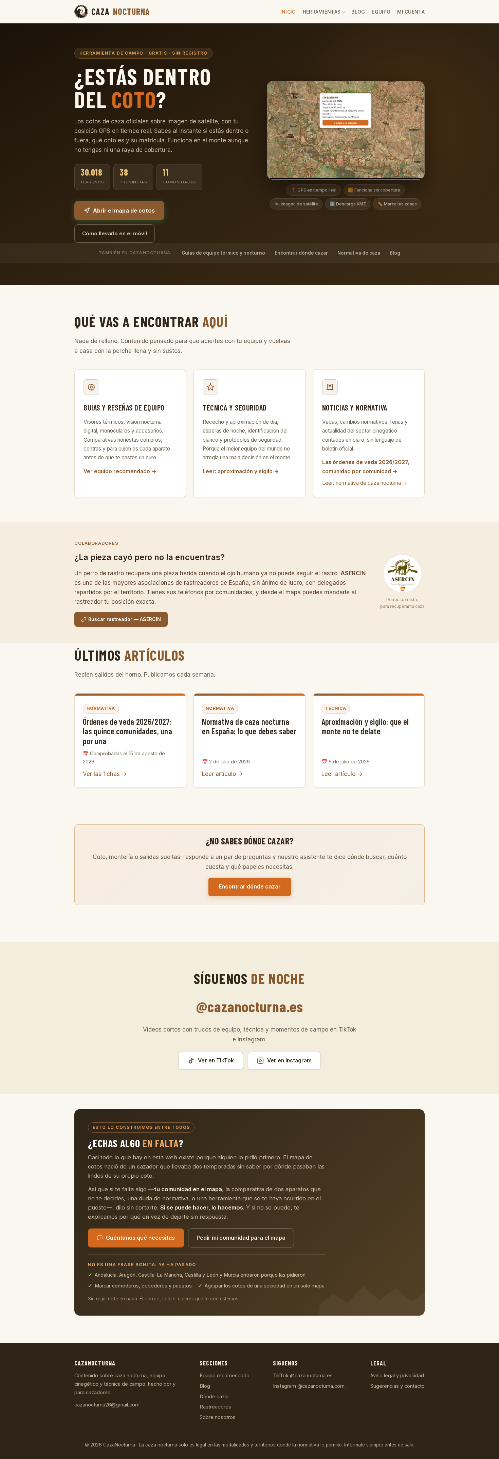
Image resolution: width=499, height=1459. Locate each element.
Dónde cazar (214, 1396)
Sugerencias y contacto (397, 1386)
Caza (120, 11)
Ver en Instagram (289, 1060)
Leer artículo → (222, 774)
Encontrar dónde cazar (301, 253)
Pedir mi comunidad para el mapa (241, 1237)
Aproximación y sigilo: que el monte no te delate (365, 726)
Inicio (288, 12)
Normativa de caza (358, 253)
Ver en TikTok (216, 1060)
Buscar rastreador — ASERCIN (124, 619)
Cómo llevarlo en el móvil (114, 233)
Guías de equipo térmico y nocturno (223, 253)
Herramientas (322, 12)
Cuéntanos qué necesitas (140, 1237)
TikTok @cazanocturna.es (303, 1375)
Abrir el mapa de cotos (124, 210)
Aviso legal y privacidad (397, 1375)
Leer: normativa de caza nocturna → (364, 483)
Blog (358, 12)
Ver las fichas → (105, 774)
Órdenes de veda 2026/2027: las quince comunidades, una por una (127, 731)
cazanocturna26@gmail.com (107, 1404)
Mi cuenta (411, 12)
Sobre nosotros (218, 1417)
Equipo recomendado (225, 1375)
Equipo (381, 12)
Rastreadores (215, 1407)
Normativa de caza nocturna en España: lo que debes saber (249, 726)
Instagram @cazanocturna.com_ (310, 1386)
